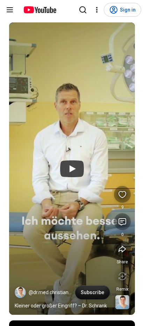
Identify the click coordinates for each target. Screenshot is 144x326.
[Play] (72, 168)
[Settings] (97, 10)
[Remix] (122, 276)
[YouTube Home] (39, 10)
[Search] (83, 10)
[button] (20, 292)
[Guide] (10, 10)
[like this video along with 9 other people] (122, 194)
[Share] (122, 249)
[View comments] (122, 221)
